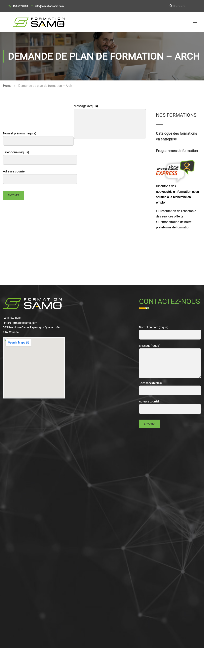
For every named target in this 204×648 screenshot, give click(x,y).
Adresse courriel (14, 171)
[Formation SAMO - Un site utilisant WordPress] (39, 22)
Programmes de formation (177, 151)
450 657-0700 (20, 6)
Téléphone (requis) (16, 152)
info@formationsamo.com (49, 6)
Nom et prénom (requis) (19, 133)
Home (7, 86)
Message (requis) (86, 106)
